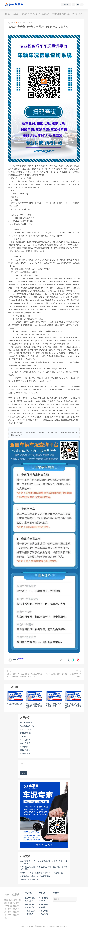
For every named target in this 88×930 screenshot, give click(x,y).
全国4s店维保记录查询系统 (43, 912)
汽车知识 (23, 736)
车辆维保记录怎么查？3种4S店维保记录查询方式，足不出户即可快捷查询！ (44, 862)
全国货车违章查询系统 (43, 899)
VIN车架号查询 (25, 729)
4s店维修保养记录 (27, 726)
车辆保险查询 (25, 747)
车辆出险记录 (25, 750)
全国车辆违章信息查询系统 (30, 906)
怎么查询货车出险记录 (15, 704)
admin (15, 660)
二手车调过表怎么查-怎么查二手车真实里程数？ (73, 706)
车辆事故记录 (25, 743)
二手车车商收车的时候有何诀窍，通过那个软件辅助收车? (63, 675)
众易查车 (38, 926)
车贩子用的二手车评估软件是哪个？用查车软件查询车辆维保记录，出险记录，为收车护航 (24, 675)
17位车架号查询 (26, 722)
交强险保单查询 (26, 733)
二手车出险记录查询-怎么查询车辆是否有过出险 (34, 706)
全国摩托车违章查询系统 (30, 912)
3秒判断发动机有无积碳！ (30, 880)
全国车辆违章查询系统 (43, 906)
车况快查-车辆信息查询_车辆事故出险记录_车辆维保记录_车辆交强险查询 (36, 14)
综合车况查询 (66, 14)
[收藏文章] (68, 660)
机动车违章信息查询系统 (30, 899)
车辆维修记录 (25, 754)
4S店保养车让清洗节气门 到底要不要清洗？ (36, 876)
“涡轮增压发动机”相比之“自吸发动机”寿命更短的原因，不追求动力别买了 (43, 868)
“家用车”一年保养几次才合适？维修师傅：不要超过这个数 (42, 873)
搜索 (21, 764)
